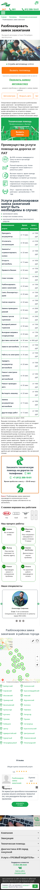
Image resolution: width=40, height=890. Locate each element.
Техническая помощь (13, 843)
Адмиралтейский (9, 733)
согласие (25, 885)
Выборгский (8, 686)
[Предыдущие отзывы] (3, 787)
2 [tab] (20, 621)
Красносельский (30, 729)
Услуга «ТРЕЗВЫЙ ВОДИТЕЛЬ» (17, 857)
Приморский (8, 700)
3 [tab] (23, 621)
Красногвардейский (31, 691)
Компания (7, 832)
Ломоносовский (30, 738)
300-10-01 (22, 477)
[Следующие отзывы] (37, 787)
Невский (27, 695)
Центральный (29, 733)
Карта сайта (20, 871)
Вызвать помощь (20, 133)
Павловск (27, 710)
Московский (8, 695)
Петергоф (27, 714)
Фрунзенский (29, 700)
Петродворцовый (10, 743)
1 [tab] (17, 621)
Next (38, 604)
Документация (20, 873)
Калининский (29, 686)
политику (5, 887)
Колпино (27, 705)
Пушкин (27, 719)
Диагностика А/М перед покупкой (14, 850)
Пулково (6, 719)
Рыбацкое (7, 724)
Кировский (7, 691)
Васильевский (8, 705)
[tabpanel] (20, 604)
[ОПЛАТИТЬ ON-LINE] (32, 3)
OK (35, 886)
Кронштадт (7, 710)
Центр (5, 729)
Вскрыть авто (25, 96)
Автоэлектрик (9, 96)
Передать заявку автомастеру (20, 81)
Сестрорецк (28, 724)
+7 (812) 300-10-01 (20, 865)
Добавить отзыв (20, 804)
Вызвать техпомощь (20, 70)
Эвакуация (7, 838)
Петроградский (30, 743)
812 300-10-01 (32, 9)
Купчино (6, 714)
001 (14, 9)
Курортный (7, 738)
